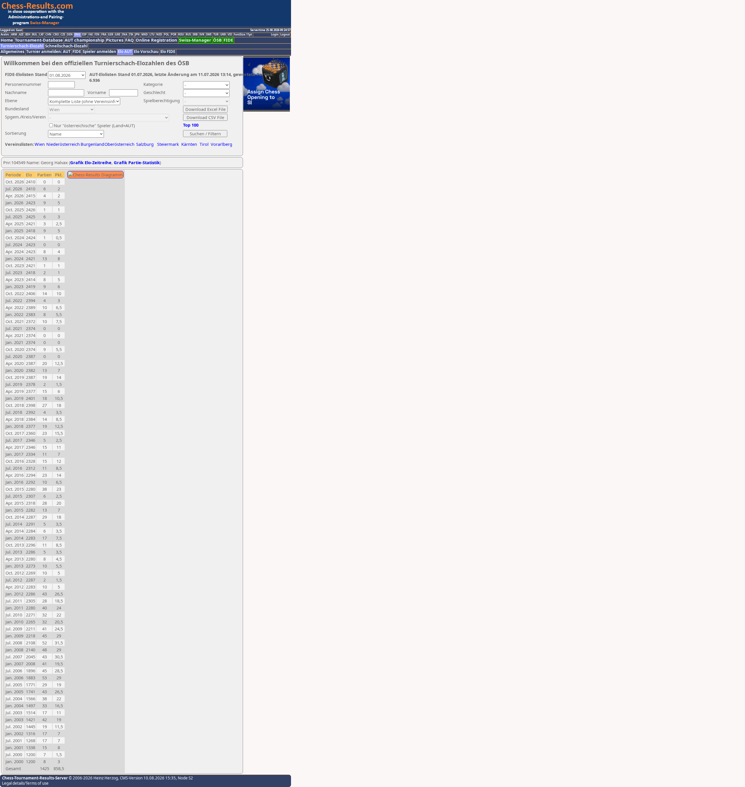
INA (124, 34)
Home (7, 40)
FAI (90, 34)
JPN (137, 34)
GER (110, 34)
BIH (27, 34)
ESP (84, 34)
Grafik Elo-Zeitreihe (90, 162)
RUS (188, 34)
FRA (103, 34)
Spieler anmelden (99, 51)
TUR (216, 34)
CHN (48, 34)
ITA (131, 34)
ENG (77, 34)
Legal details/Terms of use (25, 783)
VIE (230, 34)
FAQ (129, 40)
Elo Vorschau (146, 51)
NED (159, 34)
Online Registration (156, 40)
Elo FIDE (167, 51)
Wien (40, 144)
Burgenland (92, 144)
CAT (41, 34)
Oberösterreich (119, 144)
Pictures (114, 40)
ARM (14, 34)
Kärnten (189, 144)
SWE (209, 34)
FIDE (228, 40)
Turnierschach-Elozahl (22, 46)
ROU (181, 34)
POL (166, 34)
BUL (34, 34)
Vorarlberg (221, 144)
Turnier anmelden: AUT (48, 51)
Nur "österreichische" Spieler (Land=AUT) (94, 125)
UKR (223, 34)
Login (275, 34)
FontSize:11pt (243, 34)
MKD (144, 34)
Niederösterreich (62, 144)
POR (173, 34)
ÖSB (217, 40)
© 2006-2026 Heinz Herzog (93, 778)
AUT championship (84, 40)
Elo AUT (125, 51)
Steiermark (168, 144)
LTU (152, 34)
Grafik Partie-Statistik (137, 162)
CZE (63, 34)
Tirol (204, 144)
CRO (56, 34)
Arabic (5, 34)
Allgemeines (12, 51)
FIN (97, 34)
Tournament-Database (39, 40)
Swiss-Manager (195, 40)
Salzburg (145, 144)
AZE (21, 34)
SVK (201, 34)
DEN (70, 34)
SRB (195, 34)
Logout (285, 34)
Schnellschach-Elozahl (66, 46)
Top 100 (190, 125)
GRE (117, 34)
